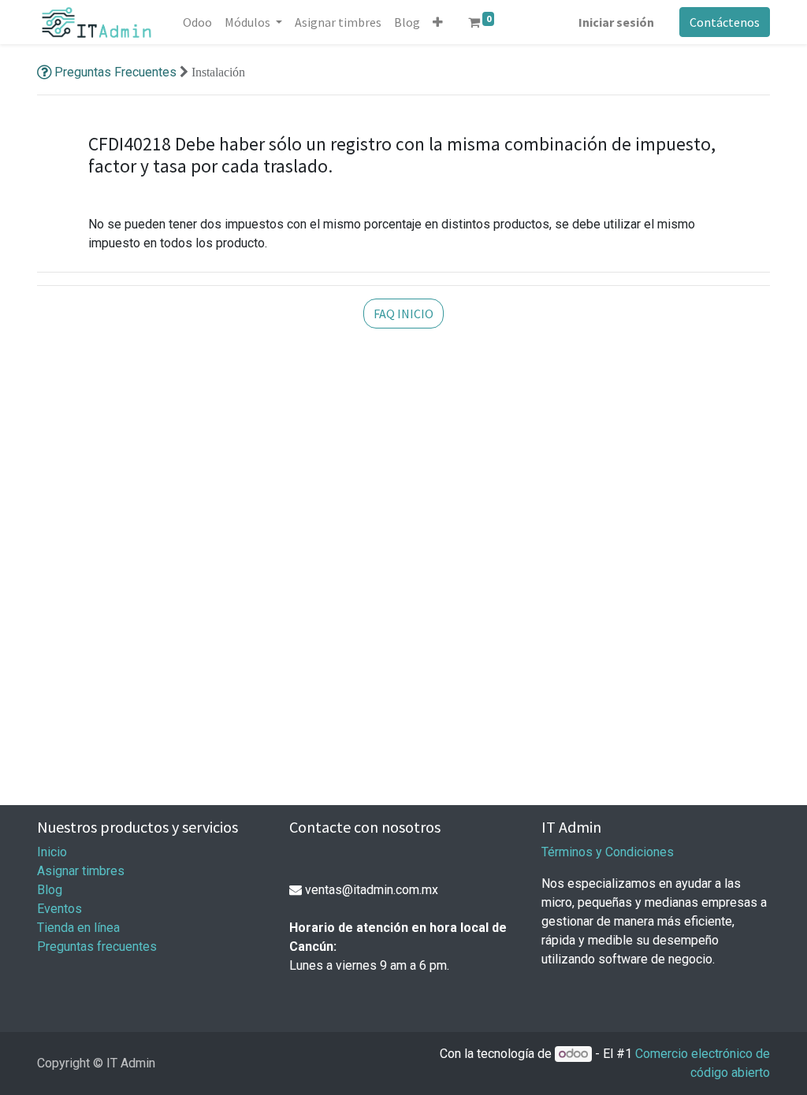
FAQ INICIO (403, 313)
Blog (49, 889)
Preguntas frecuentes (97, 946)
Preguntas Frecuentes (115, 72)
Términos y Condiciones (607, 851)
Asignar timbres (81, 870)
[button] (437, 22)
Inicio (52, 851)
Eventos (59, 908)
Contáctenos (725, 22)
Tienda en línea (78, 927)
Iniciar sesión (616, 22)
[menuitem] (197, 22)
